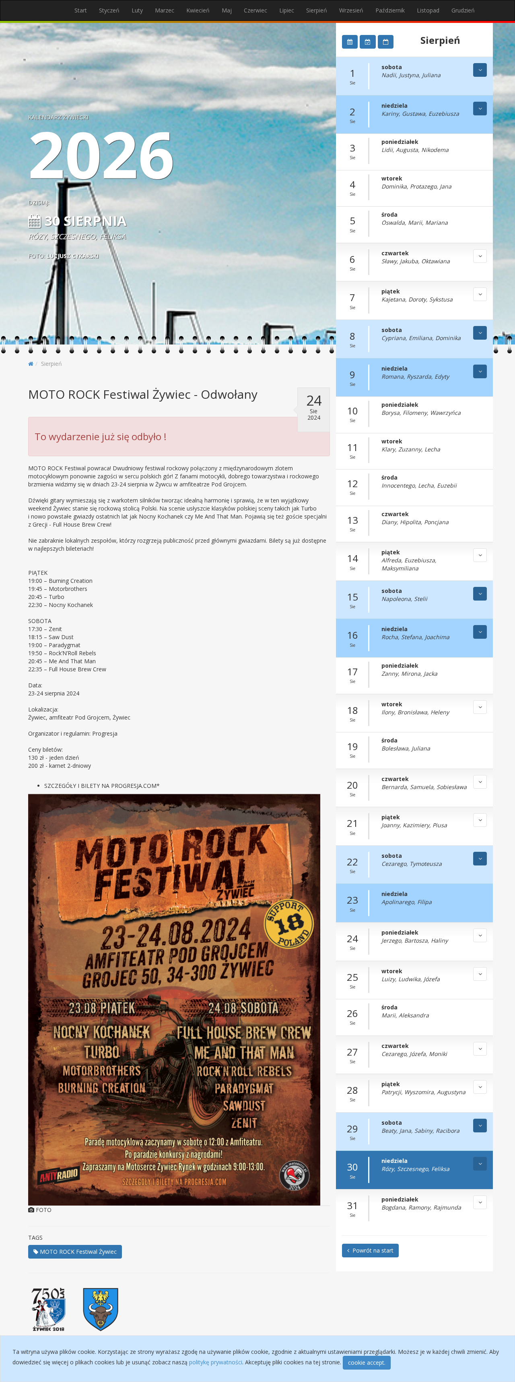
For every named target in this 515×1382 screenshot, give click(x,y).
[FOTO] (179, 1000)
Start (80, 10)
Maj (227, 10)
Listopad (428, 10)
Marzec (164, 10)
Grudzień (463, 10)
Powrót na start (371, 1250)
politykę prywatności (215, 1362)
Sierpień (316, 10)
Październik (390, 10)
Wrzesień (351, 10)
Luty (137, 10)
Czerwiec (255, 10)
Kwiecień (198, 10)
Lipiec (286, 10)
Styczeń (109, 10)
